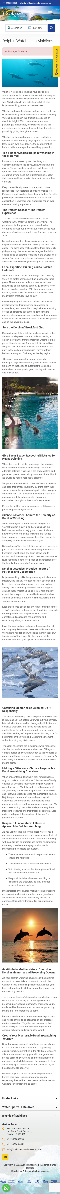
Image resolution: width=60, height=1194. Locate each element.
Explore (51, 28)
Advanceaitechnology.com (36, 1171)
